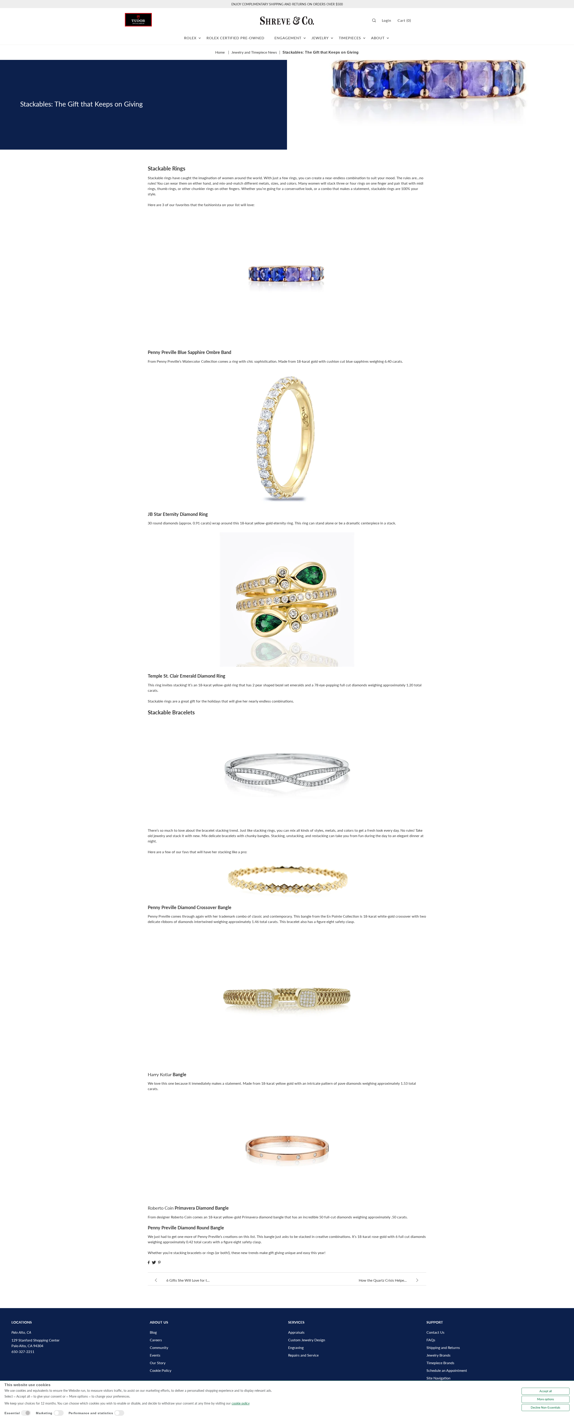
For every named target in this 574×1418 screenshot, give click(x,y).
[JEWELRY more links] (332, 36)
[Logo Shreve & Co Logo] (287, 20)
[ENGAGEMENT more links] (304, 36)
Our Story (157, 1363)
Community (159, 1347)
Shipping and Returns (443, 1347)
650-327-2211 (22, 1351)
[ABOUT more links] (388, 36)
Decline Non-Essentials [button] (545, 1407)
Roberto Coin (161, 1208)
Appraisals (296, 1332)
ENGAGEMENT (287, 38)
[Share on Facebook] (149, 1262)
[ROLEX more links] (199, 36)
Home (220, 52)
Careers (156, 1340)
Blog (153, 1332)
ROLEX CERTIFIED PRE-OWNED (235, 38)
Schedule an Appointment (446, 1370)
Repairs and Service (303, 1355)
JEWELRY (320, 38)
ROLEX (190, 38)
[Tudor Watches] (138, 18)
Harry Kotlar (160, 1074)
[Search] (375, 20)
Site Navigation (438, 1378)
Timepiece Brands (440, 1363)
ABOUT (378, 38)
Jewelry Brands (438, 1355)
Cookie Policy (160, 1370)
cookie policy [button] (241, 1403)
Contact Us (435, 1332)
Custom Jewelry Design (306, 1340)
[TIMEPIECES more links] (364, 36)
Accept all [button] (545, 1391)
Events (155, 1355)
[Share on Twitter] (154, 1262)
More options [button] (545, 1399)
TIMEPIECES (350, 38)
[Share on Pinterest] (159, 1262)
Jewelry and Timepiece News (254, 52)
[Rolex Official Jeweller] (432, 20)
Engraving (296, 1347)
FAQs (430, 1340)
